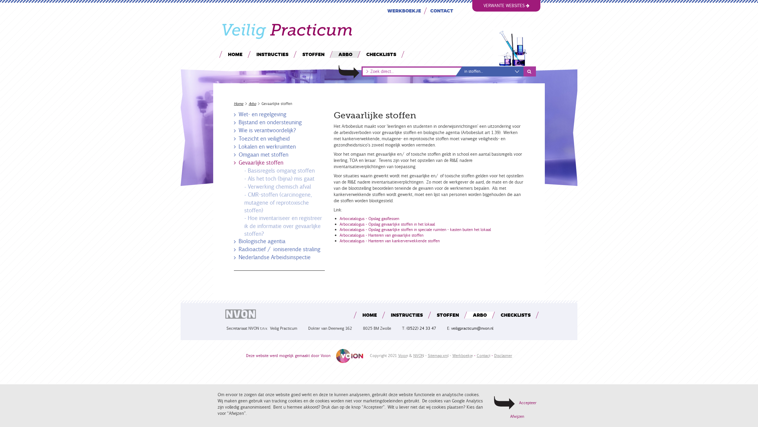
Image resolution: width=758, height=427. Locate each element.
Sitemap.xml (438, 356)
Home (235, 54)
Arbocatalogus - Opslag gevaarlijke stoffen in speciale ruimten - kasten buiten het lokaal (415, 229)
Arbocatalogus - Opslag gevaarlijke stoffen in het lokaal (387, 224)
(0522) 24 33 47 (421, 328)
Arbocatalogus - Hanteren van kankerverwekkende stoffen (390, 241)
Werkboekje (404, 10)
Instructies (272, 54)
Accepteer (528, 403)
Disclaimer (503, 356)
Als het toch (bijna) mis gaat (281, 178)
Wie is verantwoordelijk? (267, 130)
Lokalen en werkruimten (267, 146)
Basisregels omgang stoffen (281, 170)
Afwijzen (517, 416)
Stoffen (313, 54)
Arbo (345, 54)
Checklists (381, 54)
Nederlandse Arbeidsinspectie (275, 257)
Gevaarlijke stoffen (261, 162)
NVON (418, 356)
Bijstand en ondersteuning (270, 122)
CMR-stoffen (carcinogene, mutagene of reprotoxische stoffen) (277, 202)
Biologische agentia (262, 241)
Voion (402, 356)
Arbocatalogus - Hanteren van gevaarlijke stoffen (381, 235)
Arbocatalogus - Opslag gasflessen (369, 219)
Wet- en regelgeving (262, 114)
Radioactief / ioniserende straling (279, 249)
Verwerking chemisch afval (279, 186)
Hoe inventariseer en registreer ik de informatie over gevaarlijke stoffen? (282, 226)
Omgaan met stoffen (263, 154)
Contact (441, 10)
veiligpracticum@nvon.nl (472, 328)
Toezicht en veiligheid (264, 138)
